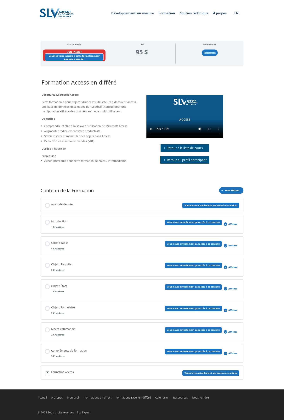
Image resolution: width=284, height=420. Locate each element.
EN (236, 13)
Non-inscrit (74, 51)
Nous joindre (200, 397)
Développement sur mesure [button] (132, 13)
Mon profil (73, 397)
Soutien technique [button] (194, 13)
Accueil (42, 397)
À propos (57, 397)
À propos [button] (220, 13)
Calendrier (162, 397)
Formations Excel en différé (133, 397)
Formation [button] (167, 13)
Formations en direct (98, 397)
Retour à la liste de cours (185, 148)
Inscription (210, 52)
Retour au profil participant (187, 160)
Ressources (180, 397)
